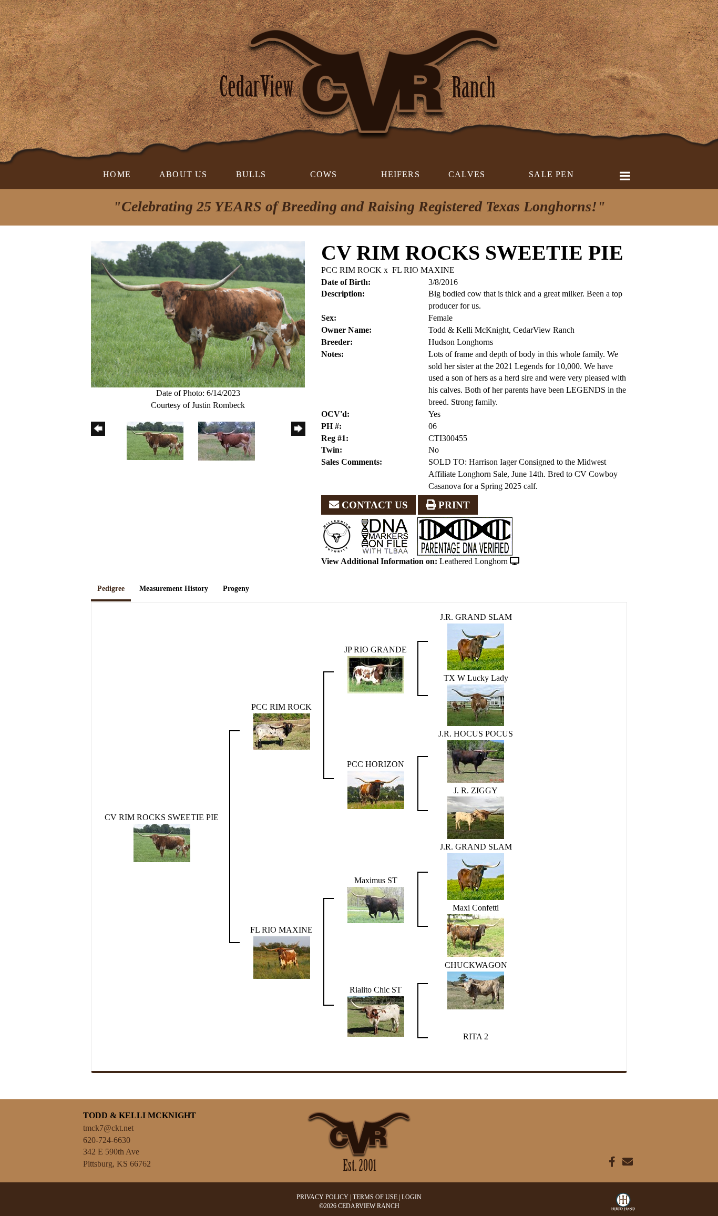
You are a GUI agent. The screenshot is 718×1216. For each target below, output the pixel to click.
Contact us (373, 504)
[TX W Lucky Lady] (475, 704)
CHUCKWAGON (476, 964)
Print (453, 504)
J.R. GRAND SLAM (476, 616)
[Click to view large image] (198, 313)
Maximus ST (375, 880)
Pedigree (111, 588)
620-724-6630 (106, 1140)
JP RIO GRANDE (375, 649)
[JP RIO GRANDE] (375, 673)
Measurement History (173, 588)
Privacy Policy (322, 1197)
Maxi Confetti (476, 907)
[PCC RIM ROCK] (281, 730)
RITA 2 (475, 1036)
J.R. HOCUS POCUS (475, 733)
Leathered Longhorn (473, 561)
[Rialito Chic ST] (375, 1015)
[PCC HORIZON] (375, 788)
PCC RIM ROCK (351, 269)
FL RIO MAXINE (423, 269)
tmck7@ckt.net (108, 1127)
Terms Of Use (375, 1197)
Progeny (236, 588)
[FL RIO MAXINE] (281, 956)
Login (412, 1197)
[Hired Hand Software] (623, 1204)
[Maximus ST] (375, 904)
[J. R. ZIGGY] (475, 817)
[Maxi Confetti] (475, 934)
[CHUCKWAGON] (475, 989)
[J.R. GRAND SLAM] (475, 645)
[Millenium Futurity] (339, 535)
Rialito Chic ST (376, 989)
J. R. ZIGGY (476, 790)
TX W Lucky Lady (476, 677)
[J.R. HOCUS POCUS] (475, 760)
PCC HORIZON (375, 764)
